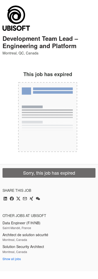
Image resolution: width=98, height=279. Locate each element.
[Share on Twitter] (18, 199)
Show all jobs (12, 259)
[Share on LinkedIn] (5, 199)
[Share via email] (25, 199)
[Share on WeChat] (38, 199)
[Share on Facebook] (12, 199)
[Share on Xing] (31, 199)
